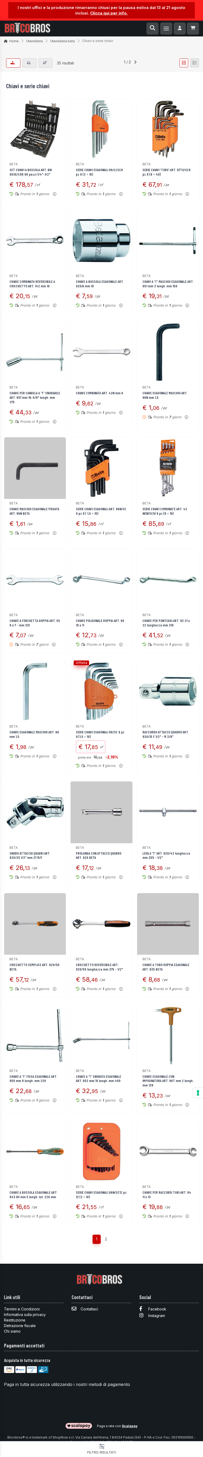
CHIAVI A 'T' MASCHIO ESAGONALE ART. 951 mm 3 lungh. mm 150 (167, 283)
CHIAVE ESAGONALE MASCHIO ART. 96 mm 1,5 (34, 734)
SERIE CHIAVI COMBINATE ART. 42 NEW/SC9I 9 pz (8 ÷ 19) (164, 511)
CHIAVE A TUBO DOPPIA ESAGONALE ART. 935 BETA (165, 966)
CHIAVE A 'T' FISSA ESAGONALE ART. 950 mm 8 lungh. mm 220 (33, 1078)
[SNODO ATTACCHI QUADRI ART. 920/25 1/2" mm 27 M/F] (35, 812)
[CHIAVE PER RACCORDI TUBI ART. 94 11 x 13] (168, 1151)
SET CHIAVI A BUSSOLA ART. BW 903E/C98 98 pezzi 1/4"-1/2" (31, 171)
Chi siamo (12, 1331)
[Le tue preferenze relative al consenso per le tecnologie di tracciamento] (198, 1093)
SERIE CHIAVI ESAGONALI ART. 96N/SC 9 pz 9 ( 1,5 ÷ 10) (101, 511)
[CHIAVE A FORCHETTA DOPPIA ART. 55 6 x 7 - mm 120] (35, 580)
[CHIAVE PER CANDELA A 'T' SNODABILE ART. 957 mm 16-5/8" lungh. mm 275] (35, 352)
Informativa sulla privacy (25, 1314)
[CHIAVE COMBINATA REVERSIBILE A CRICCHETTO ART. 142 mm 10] (35, 240)
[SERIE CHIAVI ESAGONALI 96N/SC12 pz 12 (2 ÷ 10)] (101, 1151)
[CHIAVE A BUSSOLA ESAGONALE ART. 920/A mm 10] (101, 240)
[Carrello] (193, 28)
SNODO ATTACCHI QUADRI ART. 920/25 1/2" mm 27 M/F (30, 855)
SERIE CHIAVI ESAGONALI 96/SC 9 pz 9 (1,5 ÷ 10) (100, 734)
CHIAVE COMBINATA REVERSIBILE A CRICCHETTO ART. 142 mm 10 (32, 283)
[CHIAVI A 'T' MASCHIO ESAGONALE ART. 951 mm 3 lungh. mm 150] (168, 240)
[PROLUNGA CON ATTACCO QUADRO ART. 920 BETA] (101, 812)
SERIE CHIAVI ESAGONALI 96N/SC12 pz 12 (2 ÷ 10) (101, 1194)
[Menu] (166, 28)
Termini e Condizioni (22, 1309)
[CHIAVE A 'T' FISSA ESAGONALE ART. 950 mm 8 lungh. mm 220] (35, 1035)
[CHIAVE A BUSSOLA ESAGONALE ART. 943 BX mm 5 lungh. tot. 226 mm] (35, 1151)
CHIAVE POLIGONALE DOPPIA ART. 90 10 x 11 (100, 622)
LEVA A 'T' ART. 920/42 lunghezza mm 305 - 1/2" (166, 855)
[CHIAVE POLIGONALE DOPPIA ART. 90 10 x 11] (101, 580)
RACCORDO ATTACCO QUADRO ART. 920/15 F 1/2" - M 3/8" (165, 734)
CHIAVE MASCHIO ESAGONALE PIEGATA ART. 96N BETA (34, 511)
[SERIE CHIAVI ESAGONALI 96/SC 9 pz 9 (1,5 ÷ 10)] (101, 691)
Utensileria (34, 41)
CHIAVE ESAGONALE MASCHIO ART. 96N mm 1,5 (164, 395)
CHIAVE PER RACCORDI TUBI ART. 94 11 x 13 (166, 1194)
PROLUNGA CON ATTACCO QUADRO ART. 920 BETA (98, 855)
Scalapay (129, 1426)
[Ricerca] (152, 28)
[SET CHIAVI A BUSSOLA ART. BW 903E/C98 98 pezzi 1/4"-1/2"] (35, 129)
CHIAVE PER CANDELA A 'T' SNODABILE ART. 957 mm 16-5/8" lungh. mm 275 (35, 397)
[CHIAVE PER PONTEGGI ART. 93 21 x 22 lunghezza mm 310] (168, 580)
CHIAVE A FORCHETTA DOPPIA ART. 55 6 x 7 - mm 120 (35, 622)
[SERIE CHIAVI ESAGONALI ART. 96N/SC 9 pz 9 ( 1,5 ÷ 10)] (101, 468)
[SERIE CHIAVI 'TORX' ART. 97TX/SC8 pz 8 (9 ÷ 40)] (168, 129)
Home (14, 41)
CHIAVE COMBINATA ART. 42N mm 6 (99, 393)
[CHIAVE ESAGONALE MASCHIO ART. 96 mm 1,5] (35, 691)
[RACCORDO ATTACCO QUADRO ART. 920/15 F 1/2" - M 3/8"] (168, 691)
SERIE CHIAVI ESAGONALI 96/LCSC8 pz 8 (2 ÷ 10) (99, 171)
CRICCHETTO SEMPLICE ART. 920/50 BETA (34, 966)
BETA (14, 164)
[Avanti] (135, 62)
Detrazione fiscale (20, 1325)
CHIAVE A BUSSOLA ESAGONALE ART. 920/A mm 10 (100, 283)
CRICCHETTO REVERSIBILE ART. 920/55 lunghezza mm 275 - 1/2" (99, 966)
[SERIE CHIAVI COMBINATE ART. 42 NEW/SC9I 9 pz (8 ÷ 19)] (168, 468)
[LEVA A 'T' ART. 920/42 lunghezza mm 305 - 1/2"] (168, 812)
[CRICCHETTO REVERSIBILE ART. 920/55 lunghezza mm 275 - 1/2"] (101, 924)
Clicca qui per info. (109, 13)
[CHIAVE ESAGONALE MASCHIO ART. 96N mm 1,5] (168, 352)
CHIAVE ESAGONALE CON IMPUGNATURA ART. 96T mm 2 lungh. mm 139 (167, 1081)
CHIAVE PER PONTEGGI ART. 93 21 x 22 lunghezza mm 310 (166, 622)
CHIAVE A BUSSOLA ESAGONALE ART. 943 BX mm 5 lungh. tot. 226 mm (33, 1194)
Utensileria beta (62, 41)
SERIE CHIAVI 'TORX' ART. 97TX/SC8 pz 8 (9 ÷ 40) (166, 171)
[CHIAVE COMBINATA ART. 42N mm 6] (101, 352)
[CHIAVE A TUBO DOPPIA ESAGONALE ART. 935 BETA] (168, 924)
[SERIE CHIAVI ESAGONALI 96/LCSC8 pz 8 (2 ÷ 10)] (101, 129)
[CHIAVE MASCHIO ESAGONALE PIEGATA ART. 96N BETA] (35, 468)
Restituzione (14, 1320)
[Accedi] (180, 28)
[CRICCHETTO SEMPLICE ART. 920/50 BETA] (35, 924)
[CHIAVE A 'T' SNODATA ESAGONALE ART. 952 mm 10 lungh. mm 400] (101, 1035)
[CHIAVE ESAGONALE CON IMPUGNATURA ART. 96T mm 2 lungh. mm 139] (168, 1035)
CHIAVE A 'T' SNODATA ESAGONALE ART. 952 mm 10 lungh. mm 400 (98, 1078)
